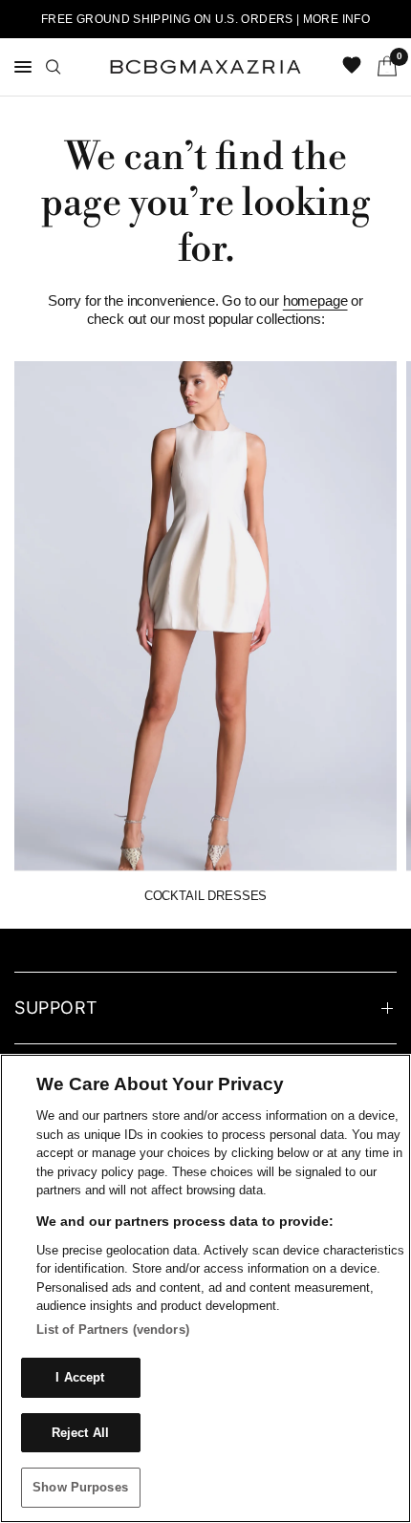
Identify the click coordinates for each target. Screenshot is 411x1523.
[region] (205, 1288)
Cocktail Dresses (205, 896)
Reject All (80, 1433)
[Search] (53, 67)
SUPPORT (56, 1007)
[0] (384, 67)
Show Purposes (80, 1487)
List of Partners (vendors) (112, 1329)
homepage (315, 300)
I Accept (79, 1377)
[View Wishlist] (353, 67)
